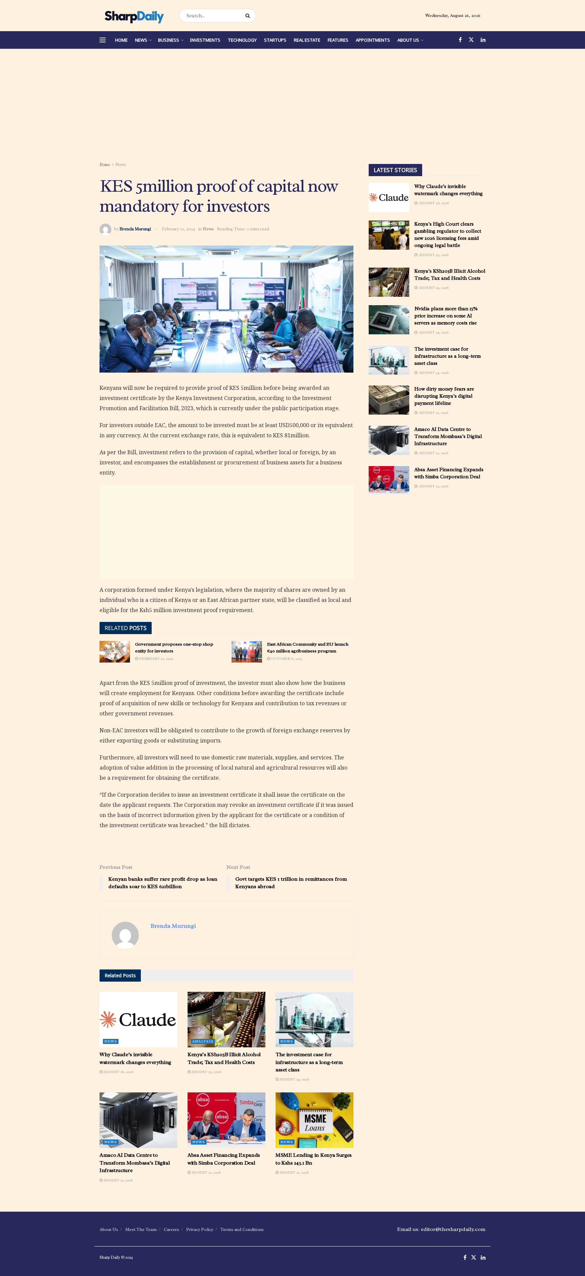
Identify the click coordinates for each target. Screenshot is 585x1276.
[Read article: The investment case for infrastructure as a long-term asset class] (314, 1019)
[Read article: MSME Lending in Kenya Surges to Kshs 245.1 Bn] (314, 1120)
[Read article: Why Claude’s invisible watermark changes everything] (138, 1019)
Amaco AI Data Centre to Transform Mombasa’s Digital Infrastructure (135, 1163)
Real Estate (307, 40)
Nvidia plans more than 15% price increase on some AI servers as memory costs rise (446, 316)
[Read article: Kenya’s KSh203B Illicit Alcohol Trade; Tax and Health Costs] (226, 1019)
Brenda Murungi (135, 229)
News (141, 40)
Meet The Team (141, 1229)
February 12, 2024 (178, 229)
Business (168, 40)
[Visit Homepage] (134, 15)
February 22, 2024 (155, 658)
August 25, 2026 (206, 1071)
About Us (408, 40)
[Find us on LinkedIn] (483, 40)
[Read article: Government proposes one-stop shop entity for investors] (115, 652)
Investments (205, 40)
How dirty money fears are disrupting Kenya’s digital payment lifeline (444, 396)
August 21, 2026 (118, 1180)
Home (121, 40)
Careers (171, 1229)
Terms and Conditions (242, 1229)
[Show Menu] (103, 40)
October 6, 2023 (286, 658)
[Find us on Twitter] (471, 40)
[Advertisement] (292, 106)
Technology (242, 40)
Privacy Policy (199, 1229)
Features (338, 40)
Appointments (373, 40)
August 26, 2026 (118, 1071)
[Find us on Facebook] (460, 40)
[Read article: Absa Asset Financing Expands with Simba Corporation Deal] (226, 1120)
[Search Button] (249, 15)
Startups (275, 40)
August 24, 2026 (294, 1079)
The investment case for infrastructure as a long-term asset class (309, 1062)
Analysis (203, 1041)
